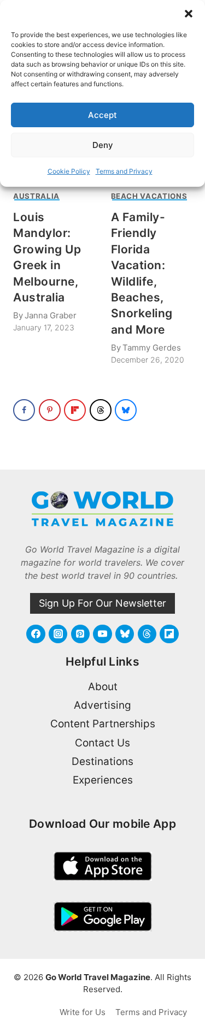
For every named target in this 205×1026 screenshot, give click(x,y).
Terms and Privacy (124, 171)
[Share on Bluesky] (126, 410)
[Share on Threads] (101, 410)
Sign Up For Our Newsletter (102, 603)
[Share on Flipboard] (75, 410)
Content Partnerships (102, 723)
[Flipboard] (169, 634)
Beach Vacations (149, 196)
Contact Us (102, 743)
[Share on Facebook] (24, 410)
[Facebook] (35, 634)
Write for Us (83, 1012)
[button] (188, 13)
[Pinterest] (80, 634)
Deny (102, 145)
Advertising (102, 705)
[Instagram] (58, 634)
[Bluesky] (124, 634)
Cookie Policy (69, 171)
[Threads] (147, 634)
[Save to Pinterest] (50, 410)
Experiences (103, 780)
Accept (102, 115)
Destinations (102, 761)
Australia (36, 196)
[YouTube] (102, 634)
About (103, 686)
